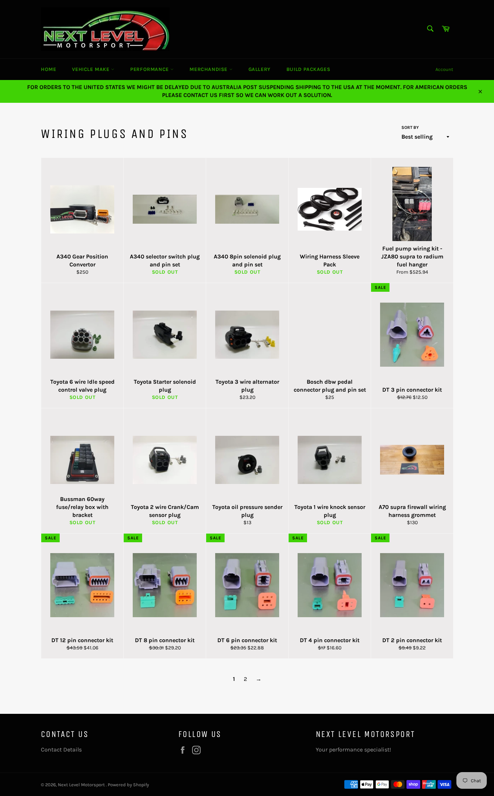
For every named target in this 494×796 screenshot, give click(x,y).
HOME (48, 69)
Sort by (410, 127)
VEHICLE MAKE (91, 69)
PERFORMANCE (150, 69)
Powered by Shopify (128, 784)
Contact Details (61, 749)
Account (444, 69)
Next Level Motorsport (82, 784)
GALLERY (259, 69)
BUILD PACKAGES (308, 69)
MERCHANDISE (209, 69)
